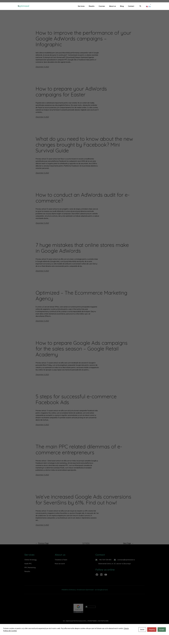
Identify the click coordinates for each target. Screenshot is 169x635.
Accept (161, 630)
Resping (152, 630)
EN (149, 7)
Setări (142, 630)
